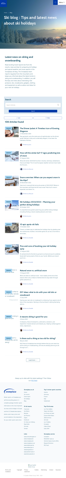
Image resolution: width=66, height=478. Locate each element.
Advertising (44, 470)
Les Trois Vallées (48, 409)
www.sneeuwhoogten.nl (30, 436)
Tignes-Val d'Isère (48, 411)
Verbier (26, 428)
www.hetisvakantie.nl (29, 454)
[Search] (55, 2)
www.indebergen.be (29, 445)
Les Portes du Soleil (49, 413)
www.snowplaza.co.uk (29, 443)
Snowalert (46, 436)
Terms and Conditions (8, 470)
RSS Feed (46, 445)
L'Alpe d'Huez (47, 426)
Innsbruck (26, 420)
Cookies (37, 470)
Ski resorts (27, 394)
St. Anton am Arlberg (29, 422)
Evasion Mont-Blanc (49, 415)
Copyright (19, 470)
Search (33, 111)
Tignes (25, 417)
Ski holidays (27, 399)
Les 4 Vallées (47, 422)
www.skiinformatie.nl (29, 452)
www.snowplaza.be (28, 439)
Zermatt (26, 426)
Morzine (26, 413)
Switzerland (47, 401)
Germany (46, 394)
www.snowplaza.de (28, 441)
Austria (46, 392)
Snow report (27, 396)
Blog (25, 401)
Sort (19, 118)
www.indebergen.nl (29, 447)
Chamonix (26, 409)
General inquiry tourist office (51, 441)
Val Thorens (27, 415)
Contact (51, 470)
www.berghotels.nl (28, 449)
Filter (48, 118)
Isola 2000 (46, 428)
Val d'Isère (26, 411)
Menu (61, 2)
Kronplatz (46, 424)
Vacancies (58, 470)
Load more (32, 360)
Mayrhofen (27, 424)
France (45, 396)
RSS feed (34, 380)
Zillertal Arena (47, 417)
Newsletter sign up (49, 439)
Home (5, 12)
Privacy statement (27, 470)
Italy (45, 399)
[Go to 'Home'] (3, 3)
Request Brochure (48, 443)
